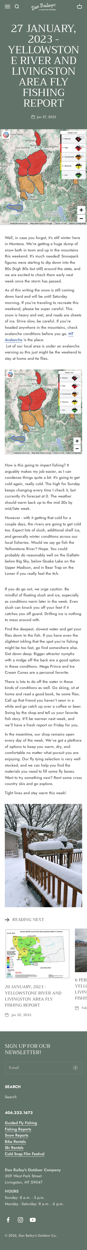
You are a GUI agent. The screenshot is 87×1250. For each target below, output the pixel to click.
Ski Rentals (14, 1147)
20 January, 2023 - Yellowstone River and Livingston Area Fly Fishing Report (33, 996)
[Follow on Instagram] (20, 1220)
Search (11, 1097)
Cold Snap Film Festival (24, 1154)
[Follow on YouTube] (32, 1220)
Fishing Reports (18, 1129)
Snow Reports (16, 1135)
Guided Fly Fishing (21, 1123)
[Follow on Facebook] (8, 1220)
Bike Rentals (15, 1141)
